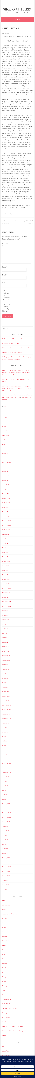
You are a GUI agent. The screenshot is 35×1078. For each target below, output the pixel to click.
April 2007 (5, 849)
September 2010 (6, 664)
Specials (4, 995)
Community (5, 932)
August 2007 (5, 831)
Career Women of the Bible (9, 914)
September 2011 (6, 615)
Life (3, 959)
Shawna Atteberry (17, 8)
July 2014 (4, 539)
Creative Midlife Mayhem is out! (10, 343)
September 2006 (6, 880)
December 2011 (6, 602)
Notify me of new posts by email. (7, 307)
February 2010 (6, 696)
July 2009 (4, 727)
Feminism (4, 950)
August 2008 (5, 777)
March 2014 (5, 557)
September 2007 (6, 826)
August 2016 (5, 485)
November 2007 (6, 817)
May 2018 (4, 467)
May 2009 (4, 736)
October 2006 (6, 876)
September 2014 (6, 530)
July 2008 (4, 781)
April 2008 (5, 795)
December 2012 (6, 588)
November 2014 (6, 525)
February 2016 (6, 498)
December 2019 (6, 462)
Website (4, 283)
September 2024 (6, 431)
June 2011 (5, 628)
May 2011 (4, 633)
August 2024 (5, 435)
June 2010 (5, 678)
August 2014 (5, 534)
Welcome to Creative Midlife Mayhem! (12, 352)
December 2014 (6, 521)
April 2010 (5, 687)
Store (5, 406)
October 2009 (6, 714)
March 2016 (5, 494)
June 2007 (5, 840)
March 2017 (5, 480)
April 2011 (5, 637)
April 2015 (5, 507)
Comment (5, 245)
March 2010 (5, 691)
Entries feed (5, 1051)
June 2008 (5, 786)
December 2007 (6, 813)
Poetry (4, 977)
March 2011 (5, 642)
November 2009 (6, 709)
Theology (4, 1013)
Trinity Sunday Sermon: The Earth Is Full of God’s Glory (16, 348)
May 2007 (4, 844)
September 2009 (6, 718)
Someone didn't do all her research (8, 222)
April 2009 (5, 741)
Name (4, 267)
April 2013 (5, 570)
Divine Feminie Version (8, 941)
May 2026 (4, 422)
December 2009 (6, 705)
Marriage (4, 963)
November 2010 (6, 655)
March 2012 (5, 597)
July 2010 (4, 673)
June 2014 (5, 543)
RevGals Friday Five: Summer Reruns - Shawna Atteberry (17, 404)
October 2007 (6, 822)
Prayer (4, 981)
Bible (3, 900)
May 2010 (4, 682)
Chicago (4, 918)
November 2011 (6, 606)
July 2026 (4, 417)
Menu (18, 19)
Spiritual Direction (7, 999)
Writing (10, 214)
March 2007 (5, 853)
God (3, 954)
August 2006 (5, 885)
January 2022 (5, 449)
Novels (4, 972)
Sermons (4, 990)
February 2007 (6, 858)
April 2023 (5, 440)
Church (4, 927)
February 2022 (6, 444)
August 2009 (5, 723)
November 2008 (6, 763)
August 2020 (5, 458)
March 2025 (5, 426)
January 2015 (5, 516)
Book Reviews (6, 905)
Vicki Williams (5, 379)
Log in (4, 1046)
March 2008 (5, 799)
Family (4, 945)
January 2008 (5, 808)
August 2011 (5, 620)
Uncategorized (6, 1017)
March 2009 (5, 745)
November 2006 (6, 871)
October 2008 (6, 768)
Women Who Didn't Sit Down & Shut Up (12, 1031)
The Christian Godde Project (9, 1008)
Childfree (4, 923)
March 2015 (5, 512)
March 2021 (5, 453)
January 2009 (5, 754)
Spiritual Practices (7, 1004)
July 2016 (4, 489)
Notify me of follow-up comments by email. (7, 295)
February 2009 (6, 750)
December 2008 (6, 759)
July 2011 (4, 624)
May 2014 (4, 548)
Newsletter (5, 968)
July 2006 (4, 889)
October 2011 (6, 611)
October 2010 (6, 660)
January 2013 (5, 584)
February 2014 (6, 561)
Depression (5, 936)
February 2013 (6, 579)
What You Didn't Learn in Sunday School (12, 1026)
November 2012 (6, 593)
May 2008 (4, 790)
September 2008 (6, 772)
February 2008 (6, 804)
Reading (4, 986)
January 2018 (5, 476)
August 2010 (5, 669)
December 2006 (6, 867)
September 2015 (6, 503)
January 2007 (5, 862)
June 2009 (5, 732)
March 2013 (5, 575)
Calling (4, 909)
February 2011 (6, 646)
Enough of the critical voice (27, 222)
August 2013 (5, 566)
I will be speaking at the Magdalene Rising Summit (15, 339)
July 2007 (4, 835)
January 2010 (5, 700)
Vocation (4, 1022)
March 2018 (5, 471)
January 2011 (5, 651)
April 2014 (5, 552)
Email (4, 275)
